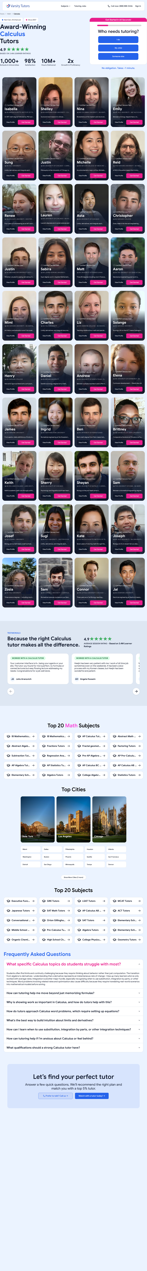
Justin (46, 162)
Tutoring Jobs (80, 6)
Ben (80, 429)
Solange (119, 322)
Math (9, 14)
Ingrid (46, 429)
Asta (80, 215)
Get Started (25, 122)
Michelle (84, 162)
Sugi (44, 536)
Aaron (118, 269)
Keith (9, 482)
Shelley (47, 109)
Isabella (11, 109)
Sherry (46, 482)
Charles (47, 322)
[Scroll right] (136, 691)
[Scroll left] (10, 691)
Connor (83, 589)
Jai (115, 589)
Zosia (9, 589)
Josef (9, 536)
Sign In (138, 6)
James (10, 429)
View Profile (10, 122)
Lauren (46, 215)
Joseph (119, 536)
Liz (79, 322)
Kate (81, 536)
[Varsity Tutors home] (18, 6)
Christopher (123, 215)
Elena (117, 375)
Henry (10, 376)
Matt (80, 269)
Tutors (2, 14)
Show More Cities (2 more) (73, 877)
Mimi (9, 322)
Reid (116, 162)
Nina (80, 109)
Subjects (64, 6)
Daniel (46, 376)
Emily (117, 109)
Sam (116, 482)
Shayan (83, 482)
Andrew (83, 376)
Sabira (46, 269)
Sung (9, 162)
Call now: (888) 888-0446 (122, 6)
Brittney (119, 429)
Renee (10, 215)
